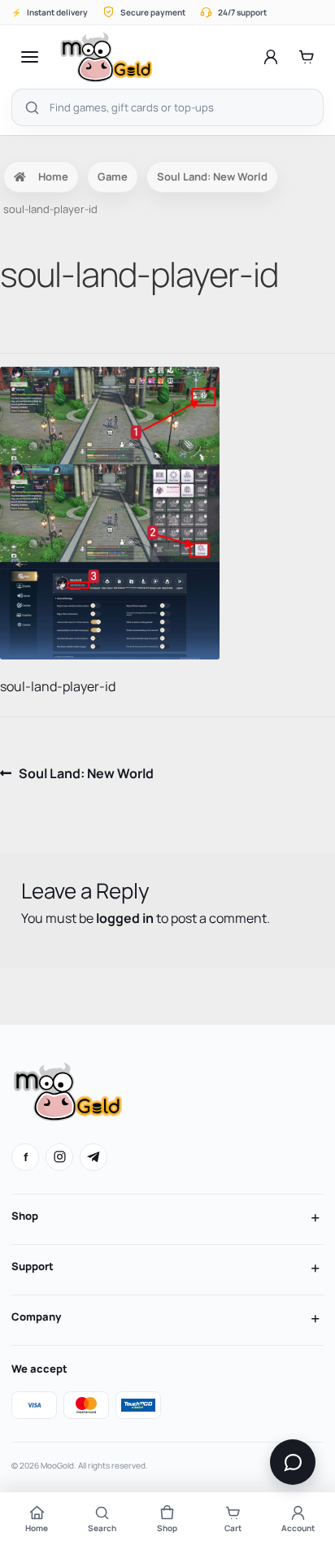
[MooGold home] (106, 57)
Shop (24, 1215)
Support (32, 1266)
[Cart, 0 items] (306, 57)
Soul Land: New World (212, 176)
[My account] (271, 57)
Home (53, 176)
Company (36, 1316)
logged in (125, 918)
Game (113, 176)
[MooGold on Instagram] (59, 1157)
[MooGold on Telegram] (93, 1157)
